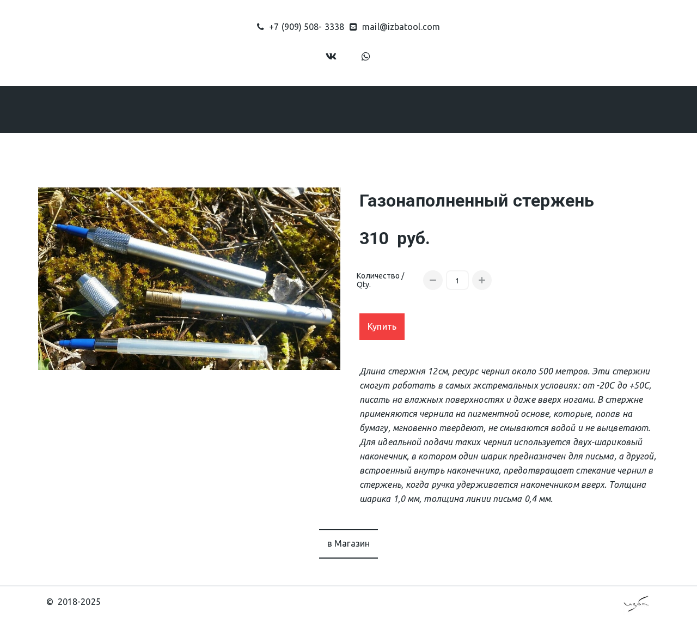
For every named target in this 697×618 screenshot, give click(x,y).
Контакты (490, 109)
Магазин (264, 109)
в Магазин (348, 543)
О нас (202, 109)
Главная (152, 109)
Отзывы (431, 109)
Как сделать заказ (354, 109)
